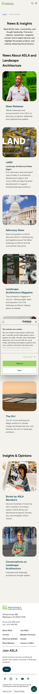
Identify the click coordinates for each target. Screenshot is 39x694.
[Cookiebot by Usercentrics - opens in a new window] (23, 321)
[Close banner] (36, 322)
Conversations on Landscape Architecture (16, 565)
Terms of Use (6, 691)
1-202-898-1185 (11, 624)
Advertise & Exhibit (10, 639)
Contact (5, 635)
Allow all (19, 363)
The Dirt (10, 416)
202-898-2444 (14, 622)
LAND (9, 162)
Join (6, 669)
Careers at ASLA (27, 643)
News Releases (14, 106)
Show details (28, 357)
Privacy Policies (19, 691)
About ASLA (7, 630)
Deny (19, 370)
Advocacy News (15, 230)
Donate (23, 639)
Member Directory (27, 635)
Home (4, 14)
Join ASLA (24, 630)
